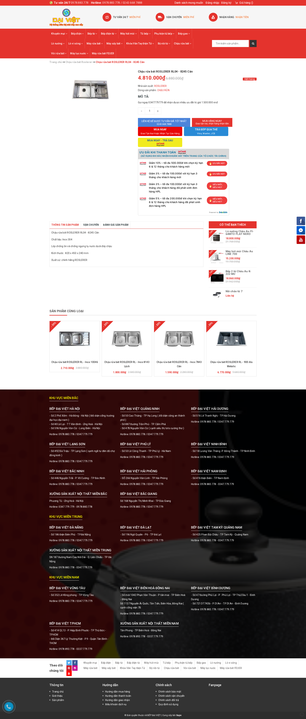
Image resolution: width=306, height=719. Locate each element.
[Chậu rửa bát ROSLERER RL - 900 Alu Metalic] (231, 338)
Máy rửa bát (94, 43)
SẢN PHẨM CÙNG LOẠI (66, 311)
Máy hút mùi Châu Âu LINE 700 (239, 252)
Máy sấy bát (113, 43)
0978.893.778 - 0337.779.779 (75, 649)
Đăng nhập (212, 2)
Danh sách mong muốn (188, 2)
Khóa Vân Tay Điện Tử (139, 43)
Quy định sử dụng (168, 704)
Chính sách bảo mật (169, 691)
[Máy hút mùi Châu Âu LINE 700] (217, 258)
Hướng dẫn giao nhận (117, 700)
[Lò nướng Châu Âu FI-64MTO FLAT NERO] (217, 238)
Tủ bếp (144, 33)
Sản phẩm (58, 700)
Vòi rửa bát (58, 53)
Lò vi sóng (74, 43)
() (246, 2)
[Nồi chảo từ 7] (217, 294)
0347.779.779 (84, 434)
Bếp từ (91, 33)
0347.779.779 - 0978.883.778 (75, 506)
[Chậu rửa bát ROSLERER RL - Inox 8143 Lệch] (127, 338)
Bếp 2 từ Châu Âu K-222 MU (238, 272)
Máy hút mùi (127, 33)
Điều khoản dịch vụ (116, 704)
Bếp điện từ (108, 33)
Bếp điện (76, 33)
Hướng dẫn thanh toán (118, 695)
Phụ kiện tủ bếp (163, 33)
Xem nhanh (83, 357)
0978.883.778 (79, 2)
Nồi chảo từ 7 (234, 291)
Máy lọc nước (78, 53)
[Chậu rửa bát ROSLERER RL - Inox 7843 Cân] (179, 338)
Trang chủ (58, 691)
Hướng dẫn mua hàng (117, 691)
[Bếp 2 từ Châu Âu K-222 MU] (217, 278)
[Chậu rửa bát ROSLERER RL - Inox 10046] (75, 338)
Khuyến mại (58, 33)
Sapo (179, 715)
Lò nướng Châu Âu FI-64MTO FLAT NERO (240, 232)
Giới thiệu (57, 695)
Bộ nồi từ (163, 43)
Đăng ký (226, 2)
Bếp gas (183, 33)
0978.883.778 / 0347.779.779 (75, 601)
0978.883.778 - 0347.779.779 (217, 484)
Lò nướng (57, 43)
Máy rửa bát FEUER (103, 53)
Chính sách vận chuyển (171, 695)
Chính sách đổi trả (168, 700)
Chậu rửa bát (181, 43)
